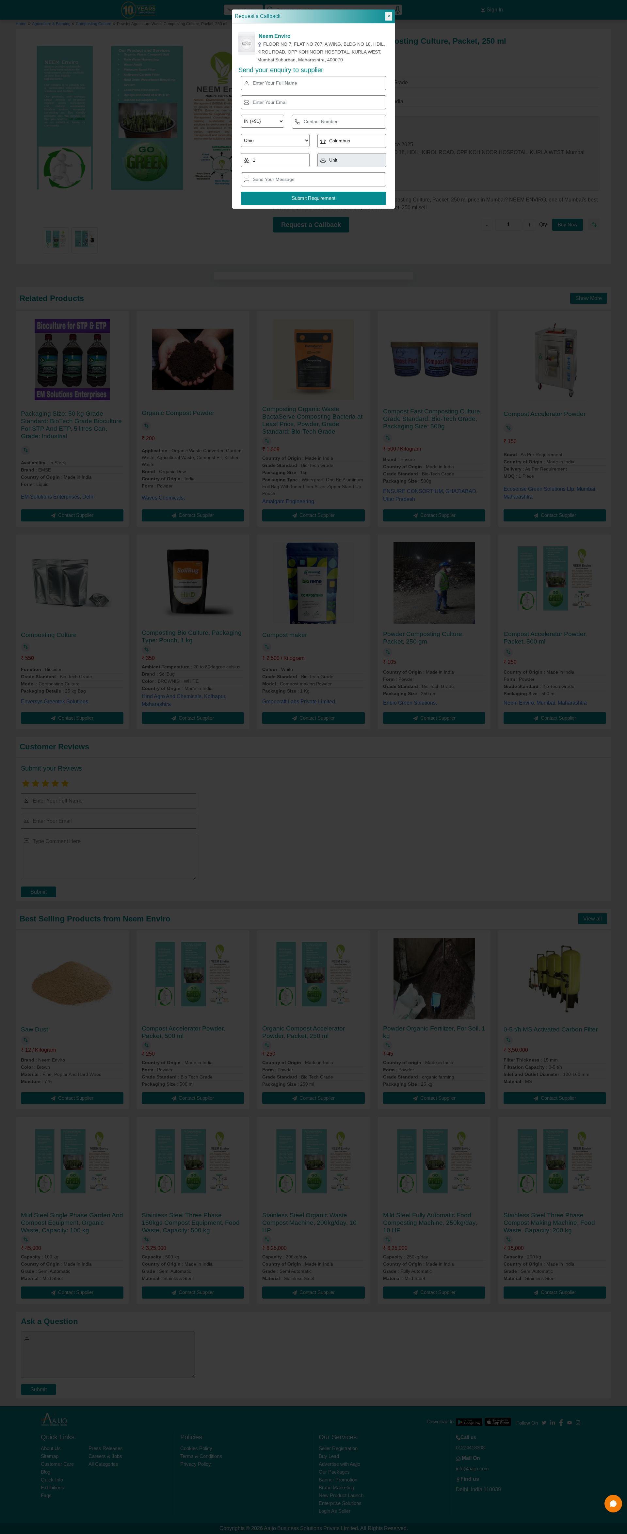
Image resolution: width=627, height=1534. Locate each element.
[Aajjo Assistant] (613, 1503)
